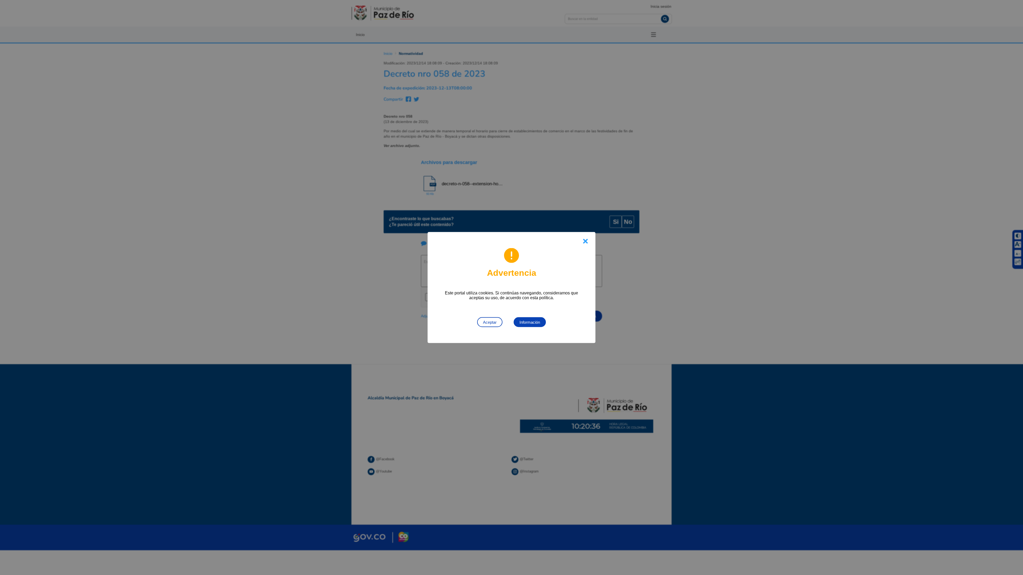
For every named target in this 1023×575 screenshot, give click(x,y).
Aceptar (490, 322)
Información (529, 322)
